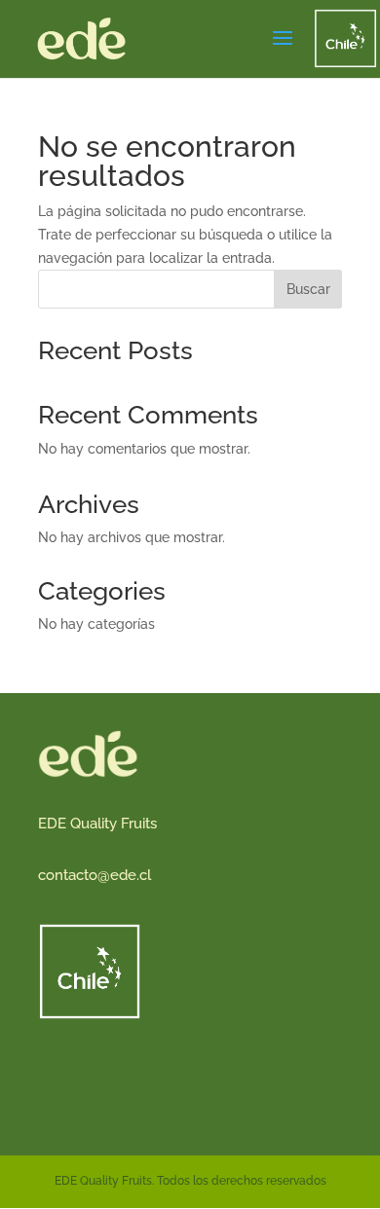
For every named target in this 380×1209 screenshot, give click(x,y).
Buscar (308, 289)
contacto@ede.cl (94, 875)
